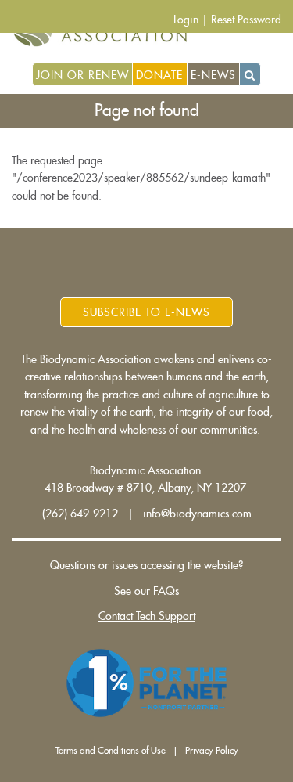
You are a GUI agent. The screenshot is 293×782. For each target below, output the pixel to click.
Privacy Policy (211, 750)
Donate (159, 75)
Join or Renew (82, 75)
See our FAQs (146, 591)
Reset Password (246, 19)
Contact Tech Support (146, 616)
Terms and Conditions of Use (110, 750)
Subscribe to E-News (146, 312)
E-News (213, 75)
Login (185, 19)
